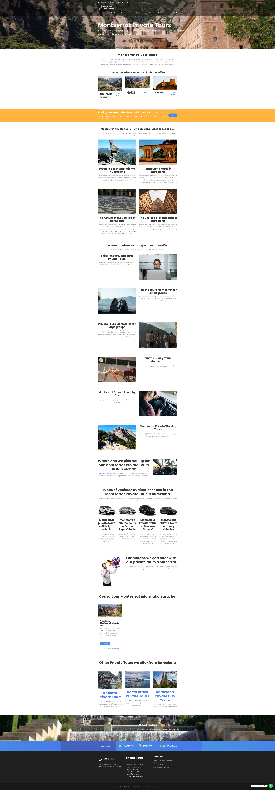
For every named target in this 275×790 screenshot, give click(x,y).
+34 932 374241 (103, 2)
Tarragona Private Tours (134, 773)
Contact (171, 13)
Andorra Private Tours (110, 694)
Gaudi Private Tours (133, 769)
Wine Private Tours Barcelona (135, 776)
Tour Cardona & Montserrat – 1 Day (160, 93)
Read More (105, 643)
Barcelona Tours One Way (134, 13)
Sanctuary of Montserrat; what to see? (109, 623)
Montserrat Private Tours (134, 767)
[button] (271, 786)
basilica (164, 228)
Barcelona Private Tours (117, 13)
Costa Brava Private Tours (137, 694)
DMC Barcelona (162, 13)
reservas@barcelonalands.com (120, 2)
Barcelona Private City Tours (165, 696)
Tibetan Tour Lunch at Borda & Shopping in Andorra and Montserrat (106, 95)
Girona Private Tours (133, 774)
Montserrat (108, 648)
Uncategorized (115, 648)
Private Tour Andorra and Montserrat (131, 92)
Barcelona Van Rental (149, 13)
